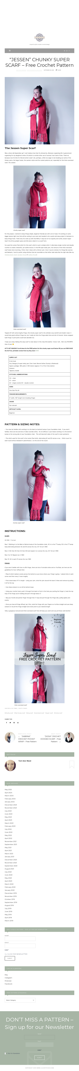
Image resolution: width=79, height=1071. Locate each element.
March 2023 (9, 823)
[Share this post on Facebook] (6, 722)
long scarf (30, 713)
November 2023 (11, 808)
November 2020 (11, 863)
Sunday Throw (22, 254)
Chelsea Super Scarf (11, 254)
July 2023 (8, 811)
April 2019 (8, 917)
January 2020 (10, 890)
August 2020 (9, 869)
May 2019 (8, 914)
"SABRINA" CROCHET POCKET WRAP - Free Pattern (22, 738)
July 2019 (8, 908)
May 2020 (8, 878)
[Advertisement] (39, 17)
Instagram (8, 978)
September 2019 (11, 902)
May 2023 (8, 817)
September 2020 (11, 866)
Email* (7, 942)
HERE (37, 350)
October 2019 (10, 899)
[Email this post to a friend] (18, 722)
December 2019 (11, 893)
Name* (7, 935)
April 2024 (8, 793)
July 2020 (8, 872)
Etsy (6, 975)
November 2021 (10, 841)
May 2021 (8, 847)
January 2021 (9, 857)
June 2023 (8, 814)
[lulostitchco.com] (39, 37)
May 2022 (8, 835)
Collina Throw (32, 254)
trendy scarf (58, 713)
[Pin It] (14, 722)
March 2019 (9, 921)
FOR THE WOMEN (21, 70)
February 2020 (10, 887)
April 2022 (8, 838)
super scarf (49, 713)
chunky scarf (9, 713)
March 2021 (9, 854)
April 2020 (8, 881)
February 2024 (10, 799)
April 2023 (8, 820)
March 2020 (9, 884)
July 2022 (8, 829)
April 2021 (8, 850)
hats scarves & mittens (34, 70)
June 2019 (8, 911)
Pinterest (8, 981)
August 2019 (9, 905)
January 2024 (10, 802)
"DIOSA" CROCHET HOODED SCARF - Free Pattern (57, 738)
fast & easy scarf (20, 713)
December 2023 (11, 805)
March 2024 (9, 796)
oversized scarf (39, 713)
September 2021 (11, 844)
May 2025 (8, 789)
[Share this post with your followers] (10, 722)
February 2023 (10, 826)
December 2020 (11, 860)
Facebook (8, 984)
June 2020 (8, 875)
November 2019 (11, 896)
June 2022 (8, 832)
